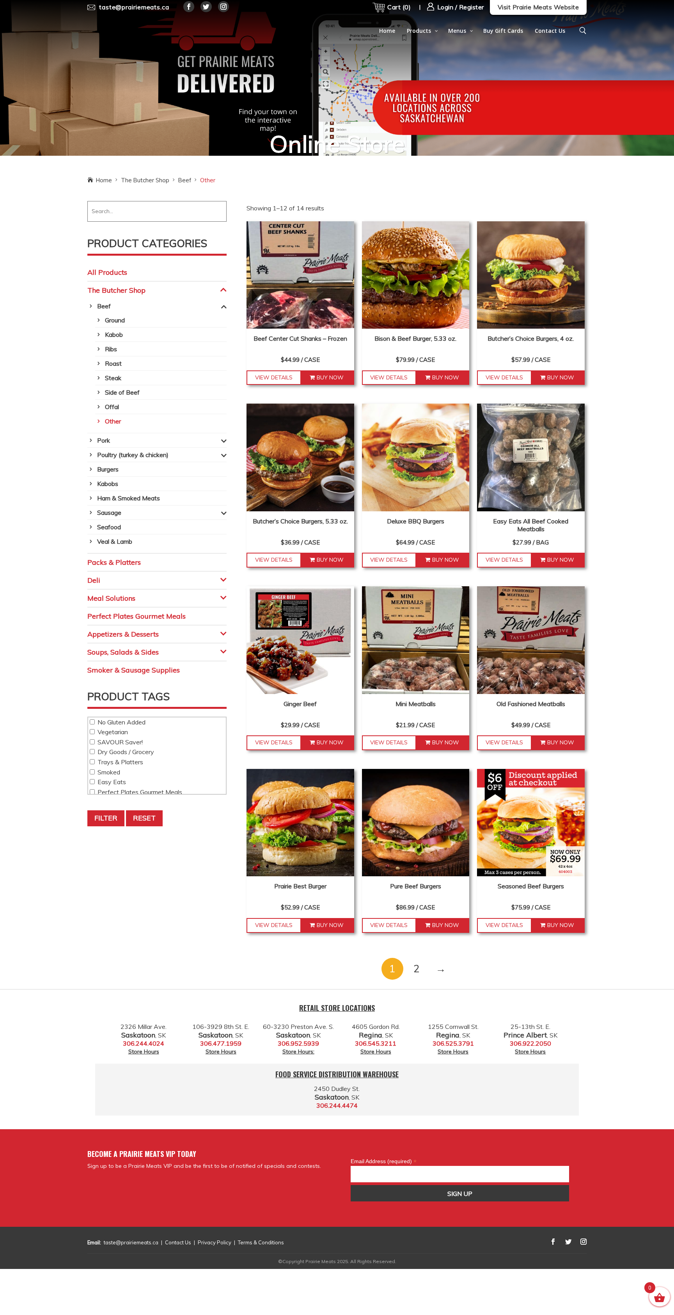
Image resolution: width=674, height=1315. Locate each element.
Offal (112, 407)
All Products (107, 272)
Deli (93, 580)
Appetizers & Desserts (123, 634)
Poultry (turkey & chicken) (132, 455)
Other (113, 421)
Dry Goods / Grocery (125, 752)
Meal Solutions (111, 598)
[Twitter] (206, 6)
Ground (115, 320)
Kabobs (107, 484)
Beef (184, 180)
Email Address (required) (384, 1161)
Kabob (114, 334)
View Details (274, 377)
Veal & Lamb (114, 541)
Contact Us (178, 1242)
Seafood (109, 527)
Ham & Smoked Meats (128, 498)
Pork (103, 440)
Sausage (109, 512)
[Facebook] (189, 6)
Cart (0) (399, 7)
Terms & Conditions (261, 1242)
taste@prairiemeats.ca (131, 1242)
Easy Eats (111, 782)
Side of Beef (122, 392)
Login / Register (459, 7)
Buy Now (330, 377)
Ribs (111, 349)
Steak (113, 378)
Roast (113, 363)
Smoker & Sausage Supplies (133, 670)
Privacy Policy (214, 1242)
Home (104, 180)
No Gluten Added (120, 722)
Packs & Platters (114, 562)
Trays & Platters (119, 762)
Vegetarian (112, 732)
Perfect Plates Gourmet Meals (136, 616)
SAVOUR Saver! (119, 742)
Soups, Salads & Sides (123, 652)
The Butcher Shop (145, 180)
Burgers (108, 469)
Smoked (108, 772)
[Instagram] (223, 6)
